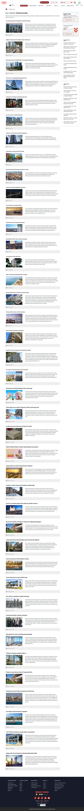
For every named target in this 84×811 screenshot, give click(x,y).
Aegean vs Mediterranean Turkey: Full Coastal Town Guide (69, 111)
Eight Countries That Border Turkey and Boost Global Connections (70, 47)
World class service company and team (15, 222)
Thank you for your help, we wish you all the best (20, 691)
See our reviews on (42, 803)
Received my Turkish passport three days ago (19, 388)
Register (77, 5)
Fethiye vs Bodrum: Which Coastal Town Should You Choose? (69, 122)
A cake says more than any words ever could (19, 426)
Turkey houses (10, 782)
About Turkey (40, 5)
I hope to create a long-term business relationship (20, 485)
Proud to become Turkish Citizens (14, 205)
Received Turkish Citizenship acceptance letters (17, 169)
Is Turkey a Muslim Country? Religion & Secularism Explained (70, 95)
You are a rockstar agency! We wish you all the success (21, 503)
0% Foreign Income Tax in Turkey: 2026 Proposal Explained (69, 72)
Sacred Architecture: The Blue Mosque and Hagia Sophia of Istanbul (69, 76)
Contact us (63, 5)
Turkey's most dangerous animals (69, 60)
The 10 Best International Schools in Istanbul (70, 64)
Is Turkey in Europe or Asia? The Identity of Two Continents (69, 43)
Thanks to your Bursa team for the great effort (19, 672)
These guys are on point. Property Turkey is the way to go (22, 407)
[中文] (40, 801)
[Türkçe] (43, 801)
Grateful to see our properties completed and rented (18, 350)
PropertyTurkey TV (58, 788)
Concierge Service (34, 787)
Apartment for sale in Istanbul (13, 785)
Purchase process (34, 784)
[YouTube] (71, 2)
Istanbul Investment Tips (59, 787)
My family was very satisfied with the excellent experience (20, 60)
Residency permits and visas (36, 785)
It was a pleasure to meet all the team (16, 577)
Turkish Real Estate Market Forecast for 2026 (70, 68)
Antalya (21, 787)
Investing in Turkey (34, 782)
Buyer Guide (48, 5)
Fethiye (21, 785)
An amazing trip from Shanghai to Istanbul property (18, 20)
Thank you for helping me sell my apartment (16, 78)
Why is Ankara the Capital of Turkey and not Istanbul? (70, 58)
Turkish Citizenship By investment (60, 782)
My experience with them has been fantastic (16, 239)
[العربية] (39, 801)
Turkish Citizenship (32, 5)
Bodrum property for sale (12, 784)
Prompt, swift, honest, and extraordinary (15, 312)
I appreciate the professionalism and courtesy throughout (22, 540)
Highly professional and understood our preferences (18, 39)
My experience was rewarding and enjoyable (19, 634)
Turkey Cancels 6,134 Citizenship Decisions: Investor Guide (69, 103)
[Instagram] (69, 2)
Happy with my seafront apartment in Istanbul (19, 466)
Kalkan (21, 788)
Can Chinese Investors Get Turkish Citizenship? (69, 114)
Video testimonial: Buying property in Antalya (16, 274)
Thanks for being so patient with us (16, 653)
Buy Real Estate (24, 5)
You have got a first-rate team (13, 256)
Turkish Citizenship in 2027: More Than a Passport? (69, 91)
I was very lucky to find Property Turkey (17, 559)
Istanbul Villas (10, 787)
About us (56, 5)
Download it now (68, 19)
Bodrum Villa (10, 788)
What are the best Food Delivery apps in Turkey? (69, 51)
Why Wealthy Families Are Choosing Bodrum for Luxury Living (70, 118)
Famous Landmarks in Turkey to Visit (70, 54)
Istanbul (21, 782)
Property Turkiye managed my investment (15, 187)
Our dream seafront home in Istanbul (16, 711)
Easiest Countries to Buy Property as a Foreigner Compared (70, 87)
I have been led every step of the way (15, 151)
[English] (36, 801)
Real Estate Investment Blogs (59, 785)
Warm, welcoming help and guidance (15, 330)
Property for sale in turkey (59, 784)
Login (81, 5)
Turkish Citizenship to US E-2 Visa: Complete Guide (69, 107)
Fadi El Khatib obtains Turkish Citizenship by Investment (22, 447)
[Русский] (37, 801)
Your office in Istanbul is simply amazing (17, 596)
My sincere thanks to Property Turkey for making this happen (23, 522)
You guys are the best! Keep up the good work (17, 369)
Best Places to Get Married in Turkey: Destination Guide (70, 99)
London (44, 784)
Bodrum (21, 784)
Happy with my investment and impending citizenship (21, 753)
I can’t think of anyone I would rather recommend (20, 732)
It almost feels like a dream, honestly (16, 615)
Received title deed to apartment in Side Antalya (17, 292)
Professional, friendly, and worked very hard (16, 97)
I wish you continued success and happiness (16, 133)
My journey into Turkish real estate (14, 115)
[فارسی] (41, 801)
